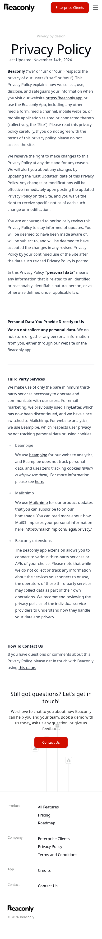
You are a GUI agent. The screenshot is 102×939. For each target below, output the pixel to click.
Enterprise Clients (70, 7)
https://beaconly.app (64, 98)
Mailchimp (38, 502)
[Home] (19, 8)
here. (39, 481)
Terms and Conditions (58, 854)
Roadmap (46, 823)
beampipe (38, 454)
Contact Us (51, 742)
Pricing (44, 815)
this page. (27, 667)
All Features (48, 807)
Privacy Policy (50, 846)
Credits (44, 870)
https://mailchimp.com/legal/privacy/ (58, 529)
